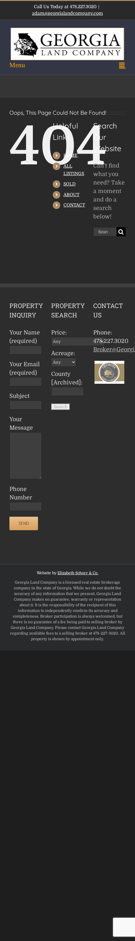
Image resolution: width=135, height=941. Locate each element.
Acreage (63, 353)
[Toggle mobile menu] (67, 65)
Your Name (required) (24, 336)
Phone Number (20, 493)
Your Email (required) (24, 368)
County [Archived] (64, 378)
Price (59, 332)
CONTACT (74, 204)
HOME (70, 155)
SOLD (69, 183)
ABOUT (71, 194)
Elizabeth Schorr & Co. (77, 573)
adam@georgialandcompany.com (67, 13)
